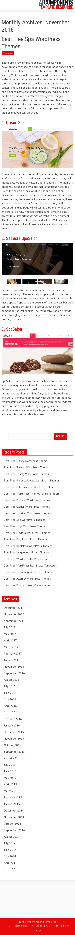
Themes (7, 53)
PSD (8, 925)
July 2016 (9, 686)
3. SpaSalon (12, 329)
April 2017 (10, 640)
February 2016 (13, 719)
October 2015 (12, 745)
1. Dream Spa (13, 122)
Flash (66, 925)
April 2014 (10, 863)
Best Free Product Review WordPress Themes (31, 480)
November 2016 (14, 666)
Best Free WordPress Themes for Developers (31, 493)
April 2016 (10, 706)
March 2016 (11, 712)
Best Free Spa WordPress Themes (24, 520)
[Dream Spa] (37, 147)
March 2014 (11, 869)
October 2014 (12, 823)
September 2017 (14, 621)
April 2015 (10, 784)
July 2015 (9, 765)
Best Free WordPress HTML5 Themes (27, 559)
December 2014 (14, 810)
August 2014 (11, 836)
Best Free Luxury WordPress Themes (26, 461)
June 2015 (10, 771)
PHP (57, 925)
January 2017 (12, 660)
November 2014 (14, 817)
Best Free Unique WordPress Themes (26, 552)
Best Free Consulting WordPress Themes (28, 572)
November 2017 (14, 614)
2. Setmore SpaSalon (20, 238)
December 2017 (14, 608)
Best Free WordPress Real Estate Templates (30, 565)
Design (37, 930)
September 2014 (14, 830)
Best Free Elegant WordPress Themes (27, 506)
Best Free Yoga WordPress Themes (25, 526)
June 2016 (10, 693)
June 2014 (10, 850)
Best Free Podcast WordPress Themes (27, 500)
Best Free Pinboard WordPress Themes (28, 585)
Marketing (36, 925)
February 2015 (13, 797)
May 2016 (10, 699)
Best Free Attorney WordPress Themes (27, 578)
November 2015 (14, 738)
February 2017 (13, 653)
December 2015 (14, 732)
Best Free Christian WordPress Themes (27, 513)
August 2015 (11, 758)
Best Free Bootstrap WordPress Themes (28, 546)
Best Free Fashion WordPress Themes (27, 467)
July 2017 (9, 627)
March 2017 (11, 647)
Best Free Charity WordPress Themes (26, 474)
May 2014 (10, 856)
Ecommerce (20, 925)
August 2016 (11, 679)
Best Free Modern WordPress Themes (27, 533)
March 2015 (11, 791)
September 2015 (14, 751)
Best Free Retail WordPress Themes (25, 539)
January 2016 (12, 725)
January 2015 (12, 804)
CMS (48, 925)
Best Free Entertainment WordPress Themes (30, 487)
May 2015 (10, 778)
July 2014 (9, 843)
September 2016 (14, 673)
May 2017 (10, 634)
